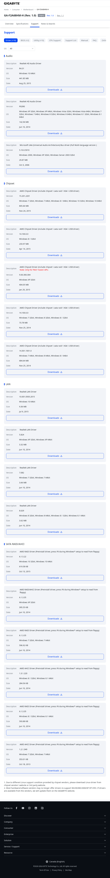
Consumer (8, 828)
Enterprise (8, 834)
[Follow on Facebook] (16, 808)
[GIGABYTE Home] (12, 3)
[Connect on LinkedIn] (35, 808)
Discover (8, 815)
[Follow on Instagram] (29, 808)
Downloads (53, 89)
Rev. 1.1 (60, 15)
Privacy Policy (57, 870)
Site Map (68, 870)
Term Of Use (44, 870)
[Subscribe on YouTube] (23, 808)
